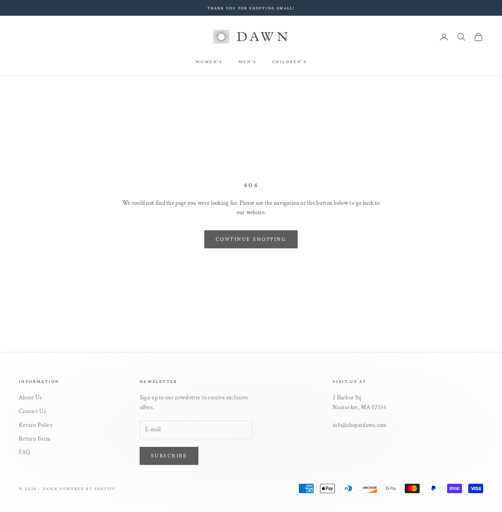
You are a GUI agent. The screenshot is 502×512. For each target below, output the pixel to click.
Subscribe (169, 455)
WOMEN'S (209, 61)
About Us (30, 397)
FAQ (24, 452)
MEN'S (247, 61)
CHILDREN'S (289, 61)
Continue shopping (251, 239)
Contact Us (32, 411)
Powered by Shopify (88, 488)
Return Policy (36, 425)
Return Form (35, 439)
